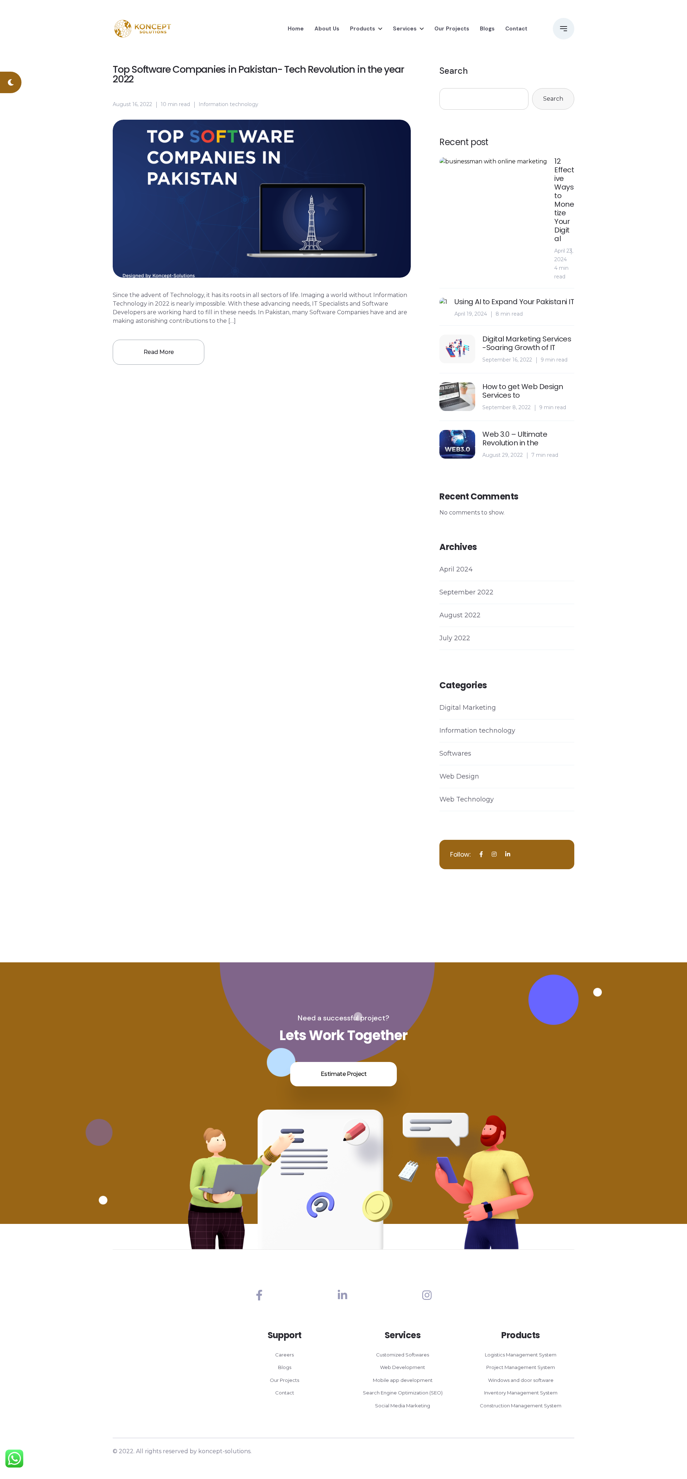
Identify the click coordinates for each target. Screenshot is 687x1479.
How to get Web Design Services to (522, 390)
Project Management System (520, 1367)
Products (362, 28)
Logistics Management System (520, 1355)
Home (296, 28)
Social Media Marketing (402, 1405)
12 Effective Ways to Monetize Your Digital (564, 200)
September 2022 (466, 592)
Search (453, 70)
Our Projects (451, 28)
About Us (327, 28)
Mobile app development (403, 1380)
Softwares (455, 753)
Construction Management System (520, 1405)
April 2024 (456, 569)
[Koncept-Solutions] (143, 28)
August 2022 (460, 615)
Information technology (228, 104)
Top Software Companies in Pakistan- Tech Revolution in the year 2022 (258, 74)
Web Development (402, 1367)
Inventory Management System (520, 1393)
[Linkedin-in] (342, 1295)
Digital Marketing (467, 708)
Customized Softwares (402, 1355)
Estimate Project (343, 1074)
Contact (516, 28)
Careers (284, 1355)
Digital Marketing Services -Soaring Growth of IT (526, 343)
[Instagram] (426, 1295)
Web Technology (466, 799)
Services (404, 28)
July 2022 (454, 638)
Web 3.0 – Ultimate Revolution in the (514, 438)
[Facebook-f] (259, 1295)
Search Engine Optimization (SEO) (403, 1393)
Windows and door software (521, 1380)
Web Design (459, 776)
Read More (158, 352)
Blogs (487, 28)
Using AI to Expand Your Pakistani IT (514, 301)
